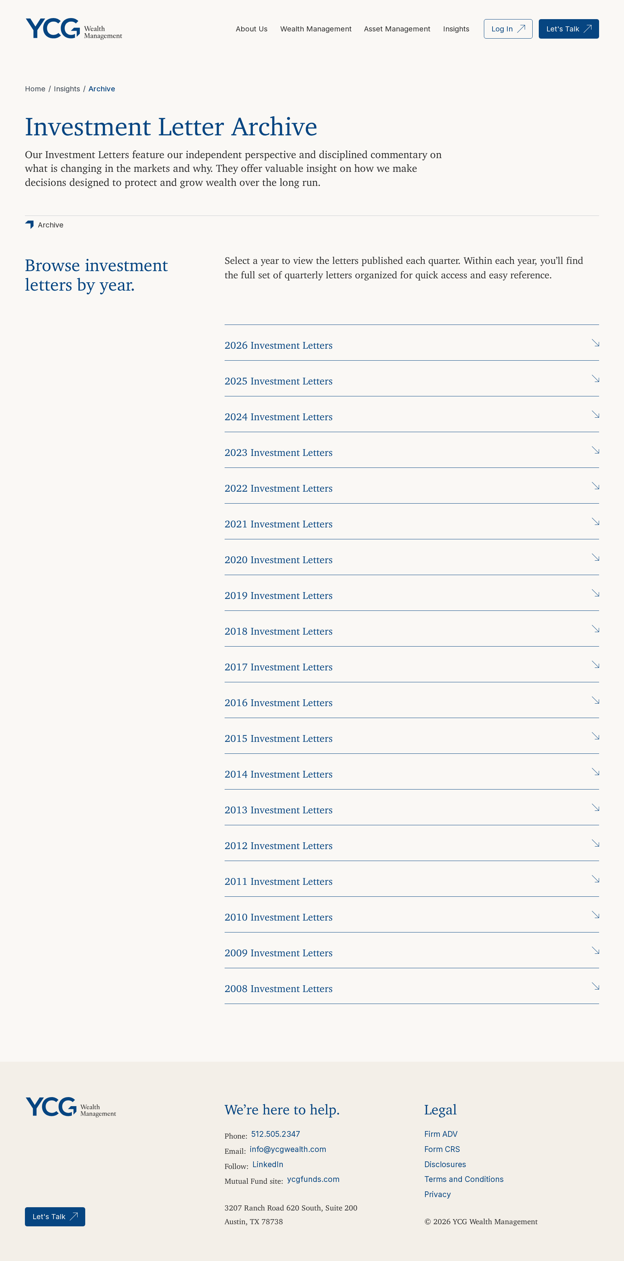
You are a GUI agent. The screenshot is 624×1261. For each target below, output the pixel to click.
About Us (252, 29)
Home (35, 88)
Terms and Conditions (464, 1179)
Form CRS (442, 1149)
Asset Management (397, 29)
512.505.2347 (275, 1134)
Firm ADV (441, 1134)
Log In (502, 29)
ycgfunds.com (313, 1179)
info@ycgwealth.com (288, 1149)
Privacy (437, 1194)
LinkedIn (267, 1164)
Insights (456, 29)
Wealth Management (316, 29)
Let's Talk (562, 29)
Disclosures (445, 1164)
